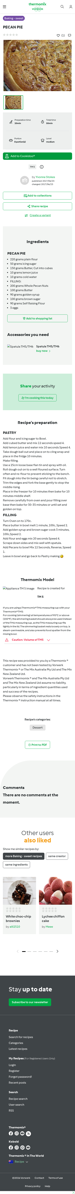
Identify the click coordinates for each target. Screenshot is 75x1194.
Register (14, 1071)
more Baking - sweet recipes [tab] (23, 856)
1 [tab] (24, 951)
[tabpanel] (37, 916)
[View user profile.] (24, 180)
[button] (4, 6)
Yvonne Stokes (45, 177)
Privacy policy (32, 1186)
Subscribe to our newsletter (30, 1002)
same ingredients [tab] (16, 864)
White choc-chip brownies (18, 918)
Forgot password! (20, 1076)
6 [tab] (51, 951)
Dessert (38, 727)
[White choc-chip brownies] (19, 891)
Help (47, 1186)
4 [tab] (40, 951)
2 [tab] (29, 951)
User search (16, 1104)
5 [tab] (46, 951)
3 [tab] (35, 951)
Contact (39, 1177)
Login (12, 1065)
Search (13, 1092)
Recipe (13, 1030)
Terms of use (55, 1177)
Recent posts (17, 1082)
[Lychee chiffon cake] (55, 891)
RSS (11, 1110)
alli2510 (15, 926)
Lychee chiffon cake (53, 918)
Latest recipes (18, 1049)
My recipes (32, 1058)
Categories (16, 1043)
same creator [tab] (57, 856)
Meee (49, 926)
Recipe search (18, 1099)
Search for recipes (21, 1037)
